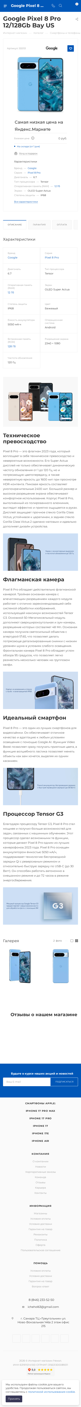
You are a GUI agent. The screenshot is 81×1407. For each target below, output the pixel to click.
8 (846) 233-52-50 (41, 1299)
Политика (40, 1239)
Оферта (40, 1244)
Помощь (41, 1263)
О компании (40, 1161)
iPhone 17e (40, 1133)
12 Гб (57, 186)
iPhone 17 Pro (40, 1118)
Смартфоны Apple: (40, 1103)
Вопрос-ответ (40, 1286)
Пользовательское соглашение (40, 1250)
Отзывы (40, 1182)
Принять (14, 1398)
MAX (64, 1338)
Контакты (40, 1192)
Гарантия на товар (40, 1229)
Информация (41, 1205)
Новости (40, 1166)
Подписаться (64, 1081)
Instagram (26, 1338)
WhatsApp (55, 1338)
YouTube (45, 1338)
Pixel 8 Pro (34, 172)
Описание (15, 224)
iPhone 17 (40, 1125)
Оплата (62, 224)
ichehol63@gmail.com (43, 1307)
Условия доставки (40, 1223)
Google (32, 168)
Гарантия (39, 224)
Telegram (36, 1338)
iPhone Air (40, 1140)
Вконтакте (16, 1338)
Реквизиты (40, 1234)
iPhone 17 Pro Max (40, 1110)
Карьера (40, 1187)
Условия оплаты (40, 1218)
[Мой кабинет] (67, 6)
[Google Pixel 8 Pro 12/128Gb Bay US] (40, 85)
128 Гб (12, 346)
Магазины (40, 1213)
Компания (40, 1153)
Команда (40, 1177)
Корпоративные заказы (40, 1171)
